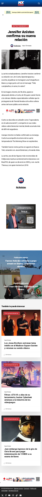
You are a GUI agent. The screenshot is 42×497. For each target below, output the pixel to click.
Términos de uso (13, 490)
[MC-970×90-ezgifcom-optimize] (22, 15)
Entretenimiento (20, 26)
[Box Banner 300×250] (21, 229)
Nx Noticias (17, 45)
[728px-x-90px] (22, 114)
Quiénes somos (18, 488)
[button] (2, 3)
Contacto (26, 488)
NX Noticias (8, 354)
